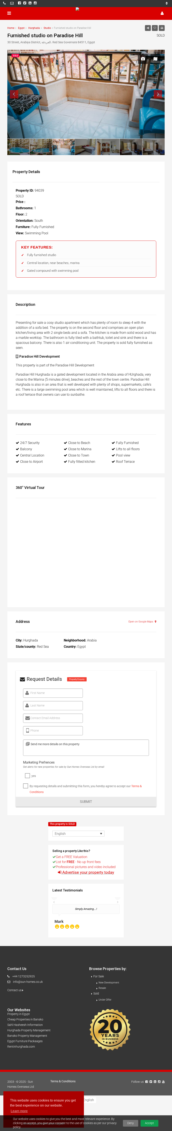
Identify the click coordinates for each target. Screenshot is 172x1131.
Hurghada (34, 28)
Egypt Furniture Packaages (25, 1041)
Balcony (26, 449)
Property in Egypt (18, 1014)
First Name (37, 693)
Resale (102, 988)
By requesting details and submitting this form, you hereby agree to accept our (86, 789)
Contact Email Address (45, 718)
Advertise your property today (88, 872)
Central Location (32, 455)
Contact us (14, 990)
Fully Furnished (127, 443)
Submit (86, 802)
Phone (34, 730)
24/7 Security (30, 443)
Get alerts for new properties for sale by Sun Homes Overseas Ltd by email (63, 766)
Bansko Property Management (27, 1035)
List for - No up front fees (78, 862)
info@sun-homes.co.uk (28, 981)
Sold (96, 993)
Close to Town (78, 455)
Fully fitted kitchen (81, 462)
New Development (109, 982)
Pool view (123, 455)
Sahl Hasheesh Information (25, 1024)
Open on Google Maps (141, 621)
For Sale (98, 976)
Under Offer (105, 999)
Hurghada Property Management (29, 1030)
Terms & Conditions (63, 1081)
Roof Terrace (125, 462)
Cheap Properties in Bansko (25, 1019)
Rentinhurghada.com (21, 1046)
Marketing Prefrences (39, 762)
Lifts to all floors (128, 449)
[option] (86, 918)
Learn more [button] (19, 1111)
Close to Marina (79, 449)
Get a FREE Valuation (71, 857)
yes (33, 776)
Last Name (37, 705)
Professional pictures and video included (86, 867)
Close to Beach (79, 443)
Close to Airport (31, 462)
